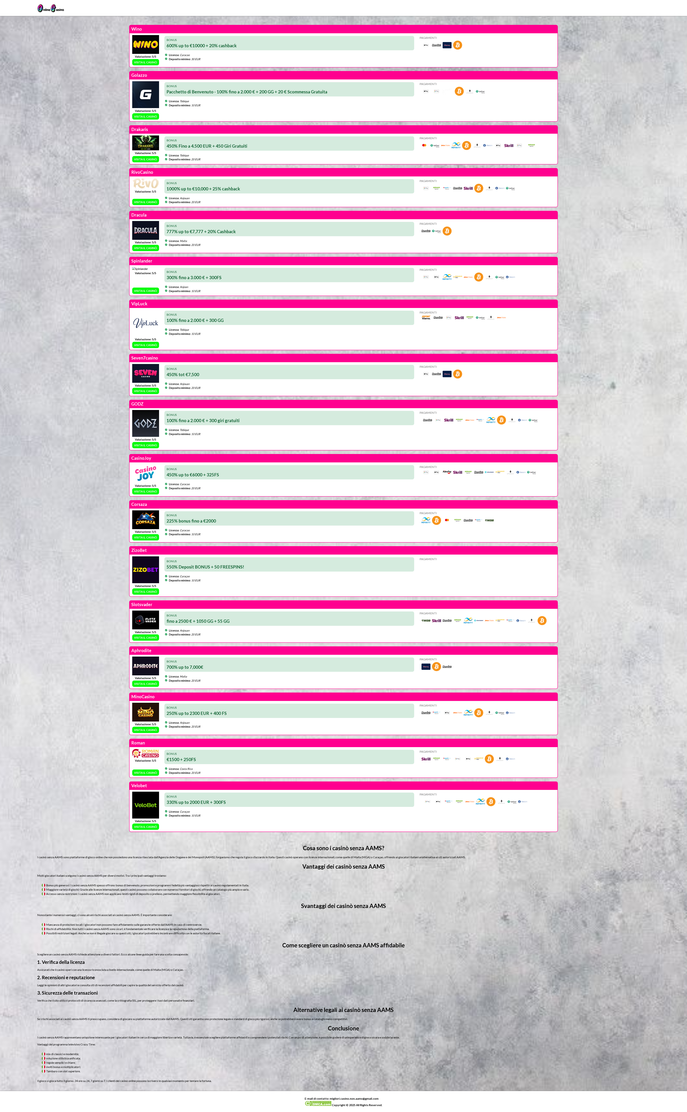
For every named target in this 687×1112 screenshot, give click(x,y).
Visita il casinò (145, 62)
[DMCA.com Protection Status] (318, 1105)
